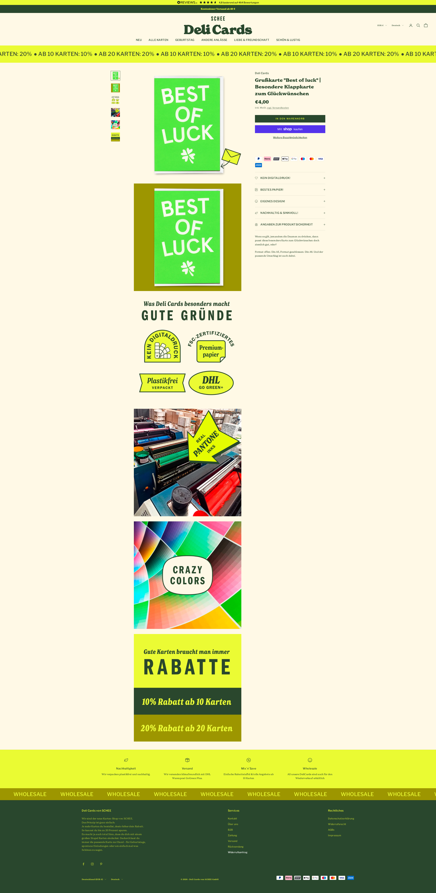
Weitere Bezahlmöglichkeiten (290, 137)
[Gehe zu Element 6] (115, 137)
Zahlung (232, 835)
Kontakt (232, 818)
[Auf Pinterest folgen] (101, 864)
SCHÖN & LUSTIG (288, 40)
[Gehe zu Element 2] (115, 88)
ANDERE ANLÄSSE (214, 40)
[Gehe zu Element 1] (115, 75)
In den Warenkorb (290, 118)
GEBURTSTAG (184, 40)
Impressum (334, 835)
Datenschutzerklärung (341, 818)
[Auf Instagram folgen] (92, 864)
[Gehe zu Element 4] (115, 112)
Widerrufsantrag (237, 852)
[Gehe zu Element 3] (115, 100)
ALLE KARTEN (158, 40)
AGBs (331, 829)
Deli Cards (262, 73)
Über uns (233, 824)
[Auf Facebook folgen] (83, 864)
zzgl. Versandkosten (278, 107)
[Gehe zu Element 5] (115, 124)
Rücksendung (236, 846)
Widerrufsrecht (337, 824)
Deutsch (396, 25)
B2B (230, 829)
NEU (139, 40)
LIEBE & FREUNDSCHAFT (251, 40)
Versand (232, 840)
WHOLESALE (19, 794)
